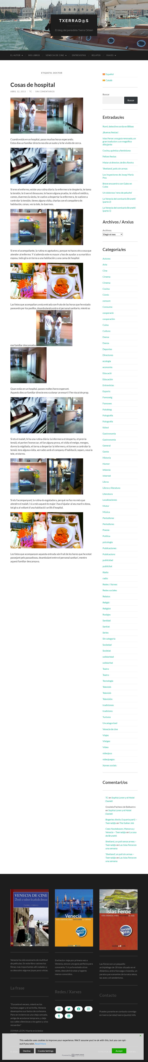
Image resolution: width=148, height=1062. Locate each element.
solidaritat (108, 662)
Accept (119, 1050)
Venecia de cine (55, 55)
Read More (40, 1043)
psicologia (108, 542)
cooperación (109, 319)
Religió (106, 602)
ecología (107, 361)
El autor (15, 55)
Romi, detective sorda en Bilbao (118, 126)
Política (106, 536)
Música (106, 512)
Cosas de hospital (32, 84)
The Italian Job (126, 823)
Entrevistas (79, 55)
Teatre (106, 668)
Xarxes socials (109, 765)
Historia (107, 457)
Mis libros (34, 55)
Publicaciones (109, 548)
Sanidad (107, 620)
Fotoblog (107, 409)
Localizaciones (110, 499)
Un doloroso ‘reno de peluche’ (117, 192)
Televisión (107, 699)
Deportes (107, 349)
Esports (106, 391)
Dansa (106, 337)
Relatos (96, 55)
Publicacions (109, 554)
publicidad (108, 560)
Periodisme (108, 518)
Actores (106, 258)
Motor (106, 505)
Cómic (106, 294)
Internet (107, 475)
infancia (106, 469)
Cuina (106, 324)
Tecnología (108, 680)
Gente (106, 451)
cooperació (108, 312)
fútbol (106, 427)
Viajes (109, 55)
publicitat (107, 566)
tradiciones (108, 705)
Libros (106, 481)
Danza (106, 343)
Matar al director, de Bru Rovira (118, 162)
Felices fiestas (109, 156)
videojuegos (109, 759)
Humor (106, 463)
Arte (105, 264)
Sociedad (107, 644)
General (107, 445)
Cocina (106, 288)
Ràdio (105, 572)
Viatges (106, 741)
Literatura (108, 493)
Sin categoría (109, 638)
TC (30, 91)
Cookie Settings (45, 1050)
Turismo (107, 717)
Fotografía (108, 415)
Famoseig (107, 397)
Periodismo (108, 524)
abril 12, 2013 (18, 91)
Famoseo (107, 403)
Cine (105, 270)
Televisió (107, 686)
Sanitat (106, 626)
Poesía (106, 530)
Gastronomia (109, 433)
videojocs (107, 753)
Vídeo (106, 747)
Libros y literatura (111, 487)
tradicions (108, 711)
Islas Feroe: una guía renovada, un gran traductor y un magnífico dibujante (119, 141)
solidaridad (108, 656)
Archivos (107, 230)
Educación (108, 379)
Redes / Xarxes (110, 584)
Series (106, 632)
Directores (108, 355)
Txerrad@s (74, 20)
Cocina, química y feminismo (117, 150)
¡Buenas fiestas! (110, 132)
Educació (107, 373)
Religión (107, 608)
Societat (107, 650)
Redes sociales (110, 590)
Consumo (107, 306)
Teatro (106, 674)
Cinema (106, 276)
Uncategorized (110, 723)
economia (107, 367)
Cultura (106, 331)
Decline (26, 1050)
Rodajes (107, 614)
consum (106, 300)
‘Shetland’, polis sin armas (115, 168)
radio (105, 578)
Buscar (106, 94)
